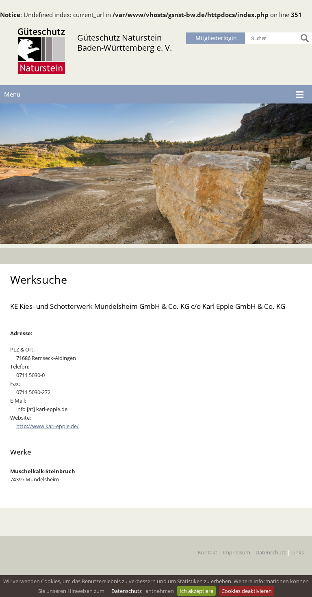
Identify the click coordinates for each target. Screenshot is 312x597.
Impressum (236, 552)
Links (297, 552)
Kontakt (207, 552)
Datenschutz (126, 591)
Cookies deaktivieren (246, 591)
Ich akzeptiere (196, 591)
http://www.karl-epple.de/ (47, 426)
